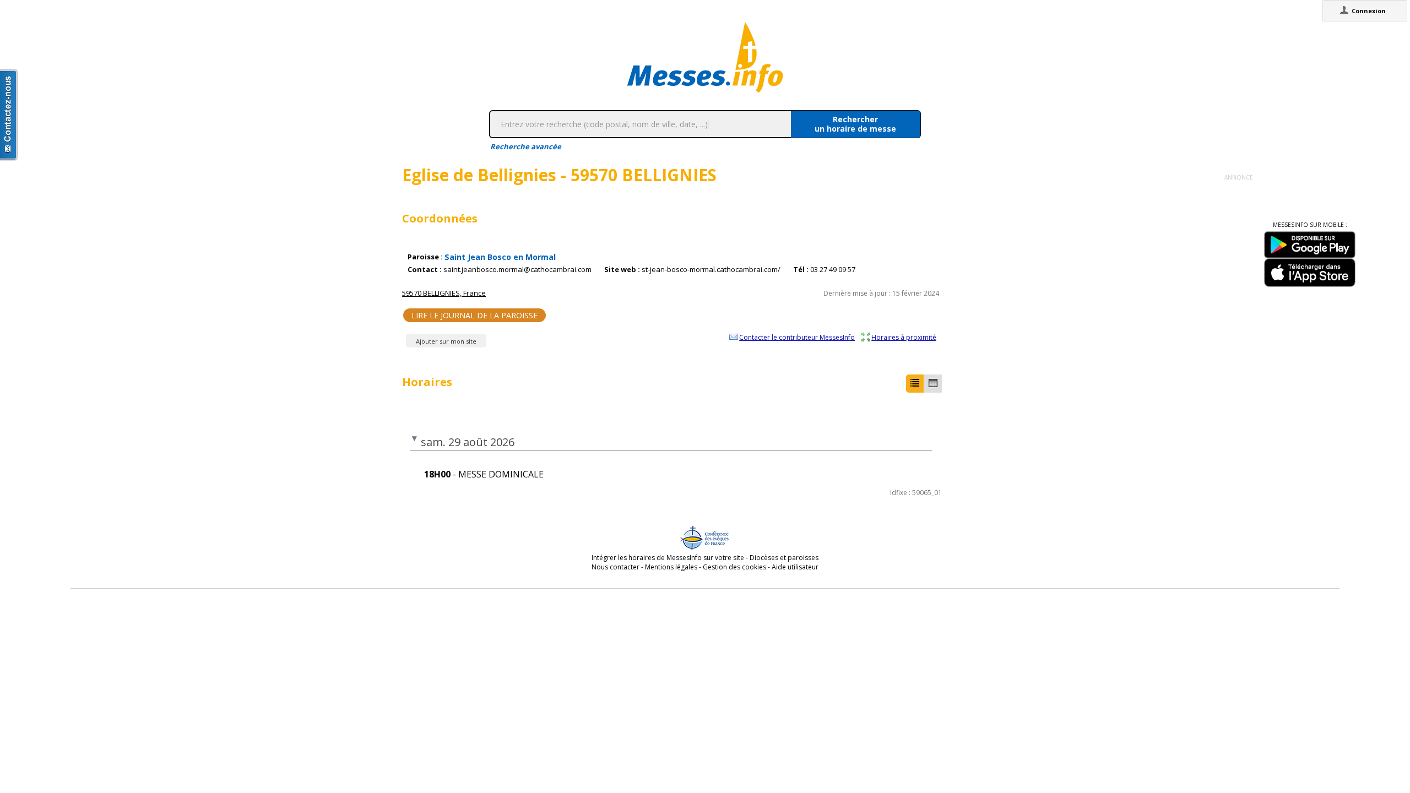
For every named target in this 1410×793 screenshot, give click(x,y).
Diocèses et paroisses (784, 557)
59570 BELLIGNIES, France (444, 293)
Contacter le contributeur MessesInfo (797, 337)
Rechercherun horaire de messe (855, 124)
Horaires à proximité (903, 337)
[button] (915, 383)
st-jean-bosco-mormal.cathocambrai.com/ (711, 269)
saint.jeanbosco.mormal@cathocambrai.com (517, 269)
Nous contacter (615, 567)
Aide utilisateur (795, 567)
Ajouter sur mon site (446, 341)
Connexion (1369, 11)
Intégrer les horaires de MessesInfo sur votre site (668, 557)
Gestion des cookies (734, 567)
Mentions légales (671, 567)
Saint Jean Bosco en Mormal (500, 257)
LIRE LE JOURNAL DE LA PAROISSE (474, 315)
